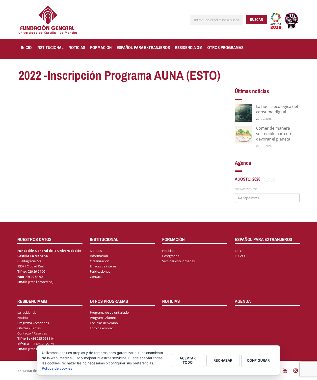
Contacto (97, 276)
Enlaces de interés (103, 266)
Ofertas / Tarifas (29, 328)
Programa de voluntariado (109, 312)
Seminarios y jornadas (178, 261)
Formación (101, 47)
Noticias (77, 47)
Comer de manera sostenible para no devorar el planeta (273, 133)
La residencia (26, 312)
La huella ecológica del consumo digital (277, 109)
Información (99, 256)
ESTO (238, 250)
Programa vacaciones (33, 323)
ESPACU (240, 256)
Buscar (256, 19)
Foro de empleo (101, 328)
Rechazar (222, 360)
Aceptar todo (188, 360)
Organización (99, 261)
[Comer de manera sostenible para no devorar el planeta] (243, 134)
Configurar (258, 360)
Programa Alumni (103, 317)
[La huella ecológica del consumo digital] (243, 113)
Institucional (50, 47)
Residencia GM (188, 47)
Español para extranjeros (143, 47)
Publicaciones (100, 271)
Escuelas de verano (104, 323)
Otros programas (225, 47)
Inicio (26, 47)
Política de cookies (57, 368)
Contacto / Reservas (32, 333)
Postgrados (170, 256)
